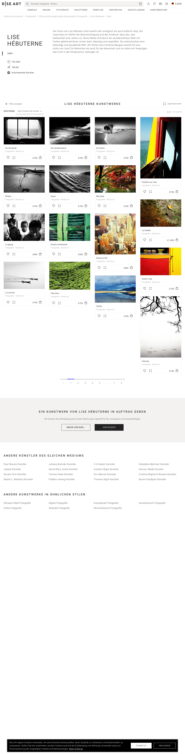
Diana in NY (101, 258)
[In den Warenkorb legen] (40, 158)
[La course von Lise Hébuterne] (24, 275)
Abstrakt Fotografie (59, 508)
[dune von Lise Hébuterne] (69, 178)
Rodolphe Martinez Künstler (154, 464)
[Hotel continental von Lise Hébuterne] (69, 227)
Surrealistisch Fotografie (152, 503)
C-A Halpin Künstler (104, 464)
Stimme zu (141, 745)
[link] (140, 3)
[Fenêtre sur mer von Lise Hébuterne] (160, 147)
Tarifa (99, 306)
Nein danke (164, 745)
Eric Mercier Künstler (105, 474)
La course (10, 292)
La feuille (146, 230)
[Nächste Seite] (121, 382)
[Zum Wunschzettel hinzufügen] (8, 158)
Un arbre (100, 148)
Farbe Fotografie (13, 508)
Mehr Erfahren (77, 427)
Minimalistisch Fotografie (108, 508)
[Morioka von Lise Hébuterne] (115, 178)
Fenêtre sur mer (149, 182)
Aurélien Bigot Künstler (106, 469)
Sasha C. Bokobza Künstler (18, 479)
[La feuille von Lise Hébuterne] (160, 213)
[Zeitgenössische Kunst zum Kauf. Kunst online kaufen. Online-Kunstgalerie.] (11, 3)
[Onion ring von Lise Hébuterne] (160, 261)
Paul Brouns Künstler (15, 464)
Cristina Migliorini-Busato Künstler (157, 474)
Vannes (145, 361)
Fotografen (30, 16)
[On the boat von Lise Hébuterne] (24, 130)
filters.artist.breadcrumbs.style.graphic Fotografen (63, 16)
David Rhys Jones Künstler (63, 469)
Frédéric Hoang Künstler (62, 479)
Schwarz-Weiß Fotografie (17, 503)
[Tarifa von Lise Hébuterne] (115, 289)
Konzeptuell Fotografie (106, 503)
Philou (8, 196)
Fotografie (62, 10)
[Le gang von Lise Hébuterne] (24, 227)
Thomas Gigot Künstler (106, 479)
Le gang (9, 244)
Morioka (100, 196)
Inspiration (115, 10)
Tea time (55, 293)
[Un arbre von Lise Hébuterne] (115, 130)
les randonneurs (58, 148)
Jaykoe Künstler (12, 469)
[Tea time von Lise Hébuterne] (69, 276)
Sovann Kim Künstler (15, 474)
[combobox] (28, 111)
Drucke (46, 10)
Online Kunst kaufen (13, 16)
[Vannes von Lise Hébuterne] (160, 327)
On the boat (11, 148)
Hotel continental (59, 244)
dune (53, 196)
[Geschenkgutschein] (160, 3)
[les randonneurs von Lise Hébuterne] (69, 130)
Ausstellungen (136, 10)
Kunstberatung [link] (158, 10)
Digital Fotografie (58, 503)
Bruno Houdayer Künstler (152, 479)
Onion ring (147, 279)
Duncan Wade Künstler (151, 469)
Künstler (98, 10)
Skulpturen (80, 10)
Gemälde (32, 10)
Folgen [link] (14, 61)
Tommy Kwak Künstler (61, 474)
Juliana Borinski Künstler (62, 464)
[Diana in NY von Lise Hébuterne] (115, 234)
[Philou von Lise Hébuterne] (24, 178)
